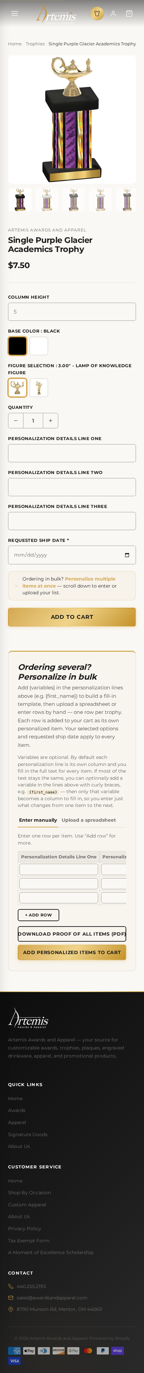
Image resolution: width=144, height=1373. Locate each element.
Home (15, 1099)
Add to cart (72, 617)
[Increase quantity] (50, 420)
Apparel (17, 1122)
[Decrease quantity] (15, 420)
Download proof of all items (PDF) (72, 934)
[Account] (113, 13)
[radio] (17, 346)
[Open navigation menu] (14, 13)
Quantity (20, 407)
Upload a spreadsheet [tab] (89, 820)
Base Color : (34, 331)
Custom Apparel (27, 1205)
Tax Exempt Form (29, 1241)
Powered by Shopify (109, 1338)
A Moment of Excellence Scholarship (50, 1252)
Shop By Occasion (29, 1193)
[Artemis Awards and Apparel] (56, 13)
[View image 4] (100, 200)
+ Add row (38, 914)
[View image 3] (74, 200)
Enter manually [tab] (38, 820)
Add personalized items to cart (72, 952)
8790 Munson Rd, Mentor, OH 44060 (59, 1309)
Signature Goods (28, 1134)
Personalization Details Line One (54, 438)
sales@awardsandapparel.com (52, 1298)
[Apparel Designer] (97, 13)
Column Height (28, 297)
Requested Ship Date (38, 540)
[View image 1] (20, 200)
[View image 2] (47, 200)
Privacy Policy (24, 1229)
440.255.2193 (31, 1286)
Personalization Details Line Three (57, 506)
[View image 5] (127, 200)
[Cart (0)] (129, 13)
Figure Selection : (70, 369)
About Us (19, 1146)
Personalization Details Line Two (55, 472)
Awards (16, 1110)
